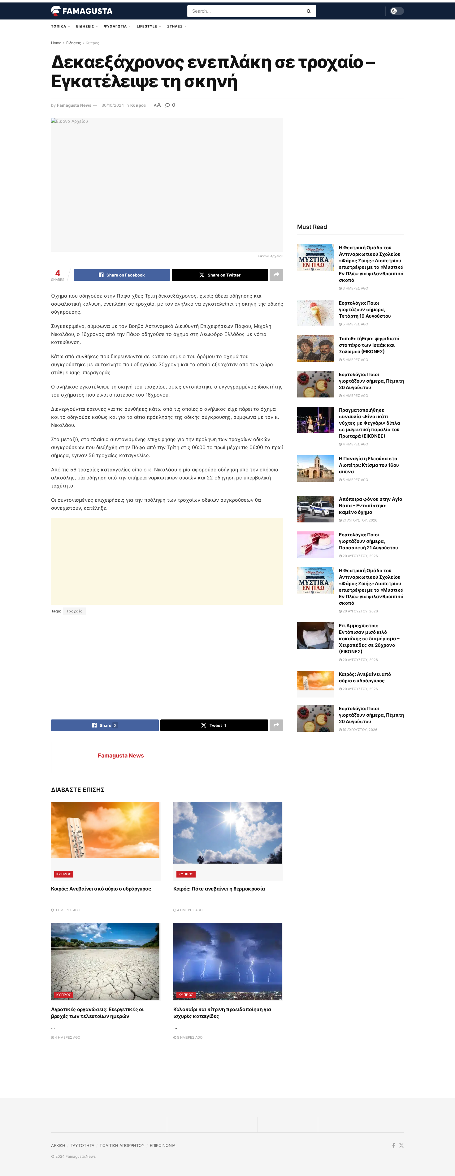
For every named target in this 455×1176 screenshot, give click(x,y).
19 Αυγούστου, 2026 (359, 729)
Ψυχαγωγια (115, 26)
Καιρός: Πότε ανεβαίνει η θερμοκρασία (219, 889)
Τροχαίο (74, 611)
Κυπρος (92, 43)
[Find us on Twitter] (401, 1145)
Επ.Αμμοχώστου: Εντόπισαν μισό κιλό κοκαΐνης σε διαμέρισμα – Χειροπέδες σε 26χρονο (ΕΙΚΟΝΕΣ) (369, 639)
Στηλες (175, 26)
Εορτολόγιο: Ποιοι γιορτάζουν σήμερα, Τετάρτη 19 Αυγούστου (365, 309)
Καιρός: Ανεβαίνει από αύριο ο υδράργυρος (101, 889)
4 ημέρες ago (189, 910)
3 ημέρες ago (67, 910)
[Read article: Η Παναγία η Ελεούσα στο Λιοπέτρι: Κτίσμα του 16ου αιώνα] (315, 468)
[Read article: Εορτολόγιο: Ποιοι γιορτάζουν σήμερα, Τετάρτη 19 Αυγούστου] (315, 313)
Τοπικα (58, 26)
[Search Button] (310, 11)
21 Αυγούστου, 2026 (359, 520)
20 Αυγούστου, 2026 (360, 556)
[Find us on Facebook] (393, 1145)
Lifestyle (147, 26)
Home (56, 43)
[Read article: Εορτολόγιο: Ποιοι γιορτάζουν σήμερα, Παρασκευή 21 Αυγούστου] (315, 544)
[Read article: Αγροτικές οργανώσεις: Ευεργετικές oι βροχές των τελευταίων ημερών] (106, 962)
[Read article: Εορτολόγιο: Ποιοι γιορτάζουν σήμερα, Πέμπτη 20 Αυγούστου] (315, 384)
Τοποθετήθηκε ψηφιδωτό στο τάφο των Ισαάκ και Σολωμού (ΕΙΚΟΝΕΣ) (369, 345)
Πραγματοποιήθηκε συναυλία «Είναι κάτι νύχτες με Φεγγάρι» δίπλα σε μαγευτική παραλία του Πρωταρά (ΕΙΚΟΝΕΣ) (369, 423)
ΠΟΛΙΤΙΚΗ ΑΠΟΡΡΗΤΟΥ (122, 1145)
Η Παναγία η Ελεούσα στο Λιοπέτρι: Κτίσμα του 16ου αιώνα (369, 465)
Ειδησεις (85, 26)
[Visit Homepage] (81, 11)
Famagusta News (74, 105)
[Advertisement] (167, 561)
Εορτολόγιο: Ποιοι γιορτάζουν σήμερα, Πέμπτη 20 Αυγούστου (371, 380)
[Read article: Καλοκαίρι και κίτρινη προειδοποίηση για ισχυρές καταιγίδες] (228, 962)
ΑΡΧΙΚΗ (58, 1145)
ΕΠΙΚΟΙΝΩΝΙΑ (163, 1145)
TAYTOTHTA (82, 1145)
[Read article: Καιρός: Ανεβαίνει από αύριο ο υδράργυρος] (106, 841)
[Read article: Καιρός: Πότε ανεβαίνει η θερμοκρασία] (228, 841)
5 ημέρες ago (189, 1037)
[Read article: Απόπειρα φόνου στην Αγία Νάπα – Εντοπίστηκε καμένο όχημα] (315, 509)
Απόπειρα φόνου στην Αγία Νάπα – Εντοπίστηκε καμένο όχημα (370, 505)
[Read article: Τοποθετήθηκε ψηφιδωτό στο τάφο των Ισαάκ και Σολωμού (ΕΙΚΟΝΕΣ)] (315, 348)
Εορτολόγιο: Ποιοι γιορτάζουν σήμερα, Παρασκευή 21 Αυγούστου (368, 541)
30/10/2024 (113, 105)
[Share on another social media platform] (276, 275)
